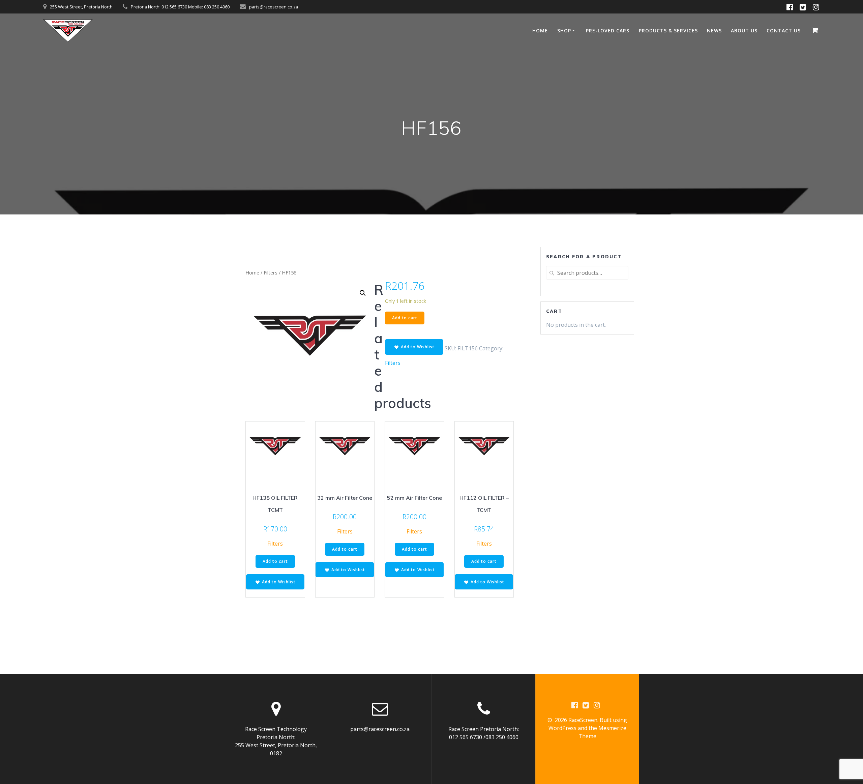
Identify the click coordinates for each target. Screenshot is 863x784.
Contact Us (784, 30)
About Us (744, 30)
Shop (564, 30)
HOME (540, 30)
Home (252, 272)
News (714, 30)
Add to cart (404, 318)
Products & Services (668, 30)
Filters (270, 272)
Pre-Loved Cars (607, 30)
